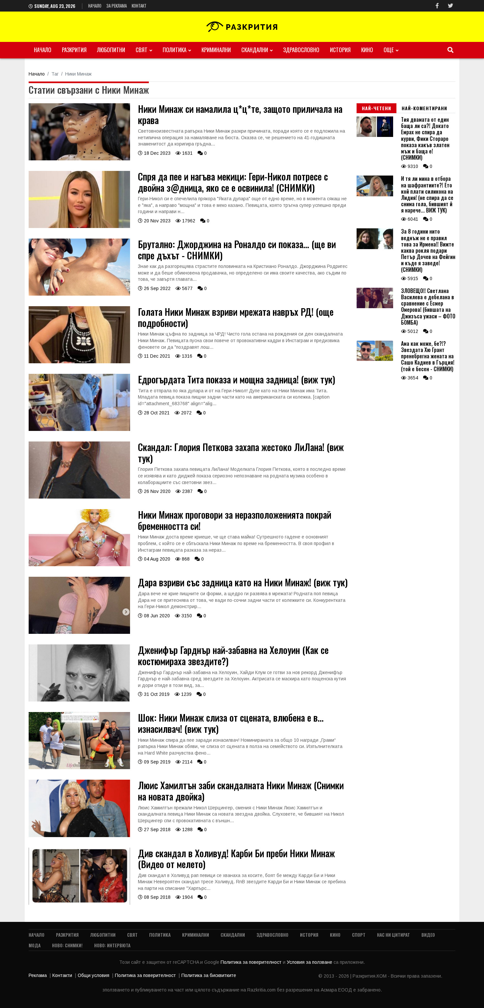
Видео (428, 934)
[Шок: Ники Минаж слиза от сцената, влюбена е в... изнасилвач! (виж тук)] (79, 767)
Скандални (254, 50)
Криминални (216, 50)
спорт (358, 934)
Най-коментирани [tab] (424, 108)
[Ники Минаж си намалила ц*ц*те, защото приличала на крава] (79, 158)
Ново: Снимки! (67, 945)
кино (367, 50)
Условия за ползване (310, 962)
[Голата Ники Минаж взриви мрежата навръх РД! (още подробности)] (79, 361)
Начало (94, 5)
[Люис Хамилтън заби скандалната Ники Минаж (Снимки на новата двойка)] (79, 835)
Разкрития (74, 50)
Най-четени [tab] (376, 108)
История (340, 50)
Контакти (62, 975)
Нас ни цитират (393, 934)
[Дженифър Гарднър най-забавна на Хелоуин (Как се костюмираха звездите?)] (79, 699)
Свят (142, 50)
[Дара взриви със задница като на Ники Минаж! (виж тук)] (79, 632)
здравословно (301, 50)
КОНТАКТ (139, 5)
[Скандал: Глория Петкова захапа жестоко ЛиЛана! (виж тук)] (79, 497)
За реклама (116, 5)
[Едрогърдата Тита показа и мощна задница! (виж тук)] (79, 429)
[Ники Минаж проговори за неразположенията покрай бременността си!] (79, 564)
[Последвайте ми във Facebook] (437, 5)
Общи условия (93, 975)
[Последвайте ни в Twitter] (450, 5)
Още (389, 50)
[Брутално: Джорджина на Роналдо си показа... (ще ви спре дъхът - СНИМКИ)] (79, 294)
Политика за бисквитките (208, 975)
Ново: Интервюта (112, 945)
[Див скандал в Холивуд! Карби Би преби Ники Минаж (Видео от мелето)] (79, 903)
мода (34, 945)
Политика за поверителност (252, 962)
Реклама (38, 975)
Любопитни (111, 50)
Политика (174, 50)
